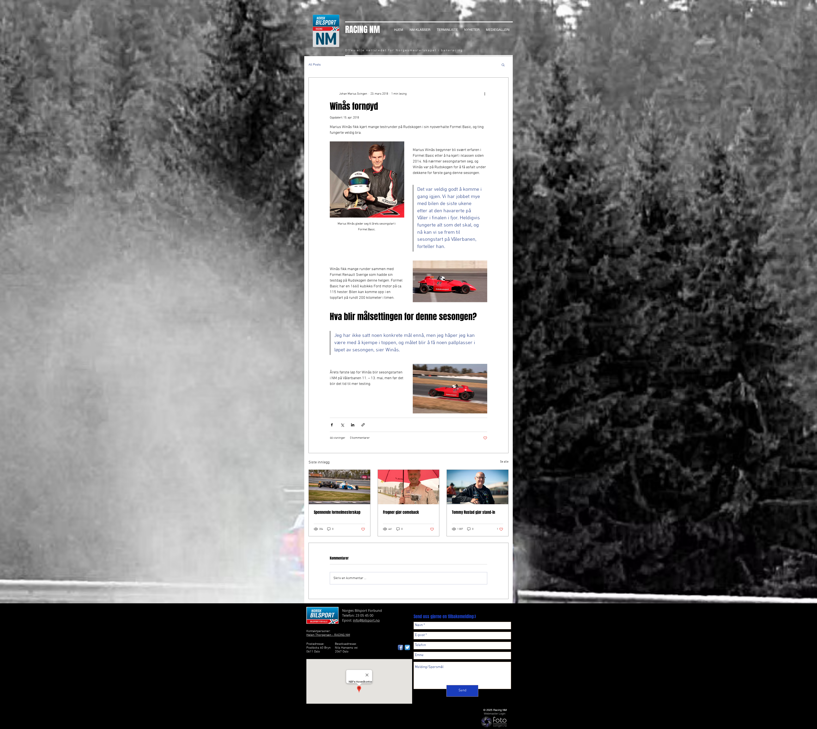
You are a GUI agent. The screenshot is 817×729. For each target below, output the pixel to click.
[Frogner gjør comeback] (408, 487)
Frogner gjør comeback (401, 512)
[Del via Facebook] (332, 425)
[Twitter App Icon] (407, 647)
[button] (503, 64)
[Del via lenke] (363, 425)
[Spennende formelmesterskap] (339, 487)
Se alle (504, 462)
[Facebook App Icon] (400, 647)
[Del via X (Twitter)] (342, 425)
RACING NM (362, 29)
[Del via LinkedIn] (353, 425)
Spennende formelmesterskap (337, 512)
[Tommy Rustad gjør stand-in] (477, 487)
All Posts (315, 65)
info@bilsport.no (366, 620)
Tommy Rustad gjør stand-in (473, 512)
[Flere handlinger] (484, 93)
